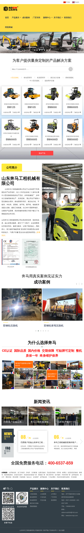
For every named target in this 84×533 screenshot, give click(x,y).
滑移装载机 (69, 77)
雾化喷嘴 (15, 477)
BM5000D (72, 138)
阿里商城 (8, 27)
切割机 (15, 204)
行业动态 (43, 497)
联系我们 (68, 17)
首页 (7, 17)
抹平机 (22, 204)
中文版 (68, 2)
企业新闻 (43, 494)
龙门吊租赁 (21, 472)
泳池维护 (36, 477)
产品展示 (15, 17)
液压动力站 (32, 201)
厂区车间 (36, 17)
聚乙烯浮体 (50, 475)
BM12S (11, 106)
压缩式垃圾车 (18, 475)
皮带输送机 (12, 472)
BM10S (32, 106)
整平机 (28, 204)
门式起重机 (52, 477)
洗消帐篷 (34, 472)
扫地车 (28, 472)
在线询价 (6, 112)
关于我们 (57, 17)
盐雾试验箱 (42, 472)
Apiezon (29, 477)
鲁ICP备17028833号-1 (50, 530)
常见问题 (43, 500)
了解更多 (15, 112)
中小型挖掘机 (34, 80)
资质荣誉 (54, 500)
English (77, 2)
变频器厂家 (41, 475)
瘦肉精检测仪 (8, 475)
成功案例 (26, 17)
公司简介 (54, 494)
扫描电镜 (22, 477)
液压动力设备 (55, 77)
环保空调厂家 (66, 475)
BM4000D (52, 138)
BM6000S (72, 106)
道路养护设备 (49, 80)
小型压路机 (14, 77)
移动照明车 (28, 77)
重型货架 (8, 477)
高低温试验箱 (51, 472)
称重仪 (64, 472)
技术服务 (58, 475)
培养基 (59, 472)
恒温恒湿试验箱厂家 (30, 475)
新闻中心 (47, 17)
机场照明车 (41, 77)
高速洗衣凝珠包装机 (63, 477)
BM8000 (52, 106)
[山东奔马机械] (11, 8)
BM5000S (31, 138)
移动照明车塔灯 (20, 201)
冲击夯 (8, 204)
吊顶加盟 (74, 477)
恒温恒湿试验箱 (73, 472)
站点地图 (61, 530)
